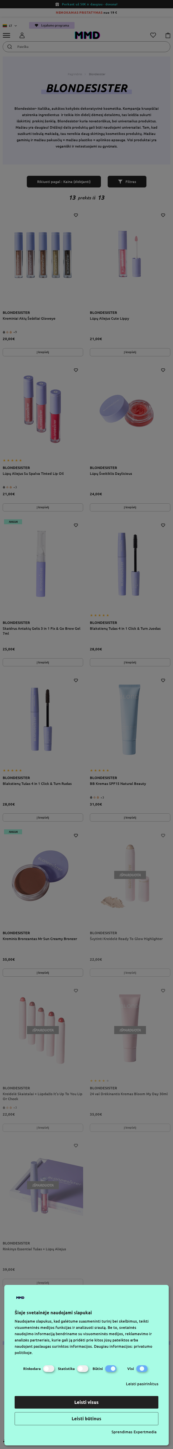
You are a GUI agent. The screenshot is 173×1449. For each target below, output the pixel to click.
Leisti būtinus (86, 1418)
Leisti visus (86, 1402)
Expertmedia (145, 1432)
